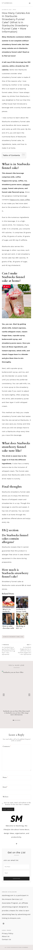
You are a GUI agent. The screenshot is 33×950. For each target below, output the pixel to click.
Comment (7, 746)
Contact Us (6, 939)
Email (5, 787)
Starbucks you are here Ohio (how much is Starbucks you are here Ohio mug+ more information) (16, 713)
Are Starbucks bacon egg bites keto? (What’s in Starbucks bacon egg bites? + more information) (8, 649)
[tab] (13, 720)
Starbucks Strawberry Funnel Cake (13, 636)
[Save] (6, 286)
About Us (5, 936)
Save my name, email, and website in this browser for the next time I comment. (17, 803)
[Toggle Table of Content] (22, 154)
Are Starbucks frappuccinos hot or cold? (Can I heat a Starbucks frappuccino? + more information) (24, 649)
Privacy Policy (7, 933)
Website (6, 797)
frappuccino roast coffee (20, 200)
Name (5, 777)
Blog (14, 9)
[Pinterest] (3, 923)
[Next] (29, 694)
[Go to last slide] (4, 694)
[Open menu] (29, 3)
